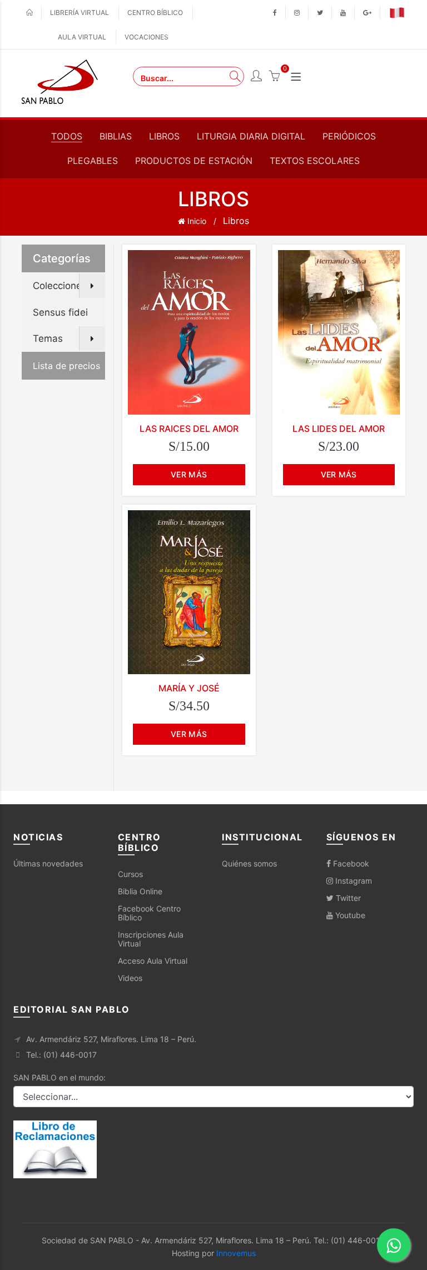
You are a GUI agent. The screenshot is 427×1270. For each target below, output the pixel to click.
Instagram (352, 880)
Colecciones (60, 285)
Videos (130, 978)
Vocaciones (146, 37)
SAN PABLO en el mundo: (59, 1077)
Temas (48, 338)
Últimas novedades (48, 863)
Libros (164, 136)
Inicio (195, 221)
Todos (66, 136)
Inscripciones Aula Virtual (150, 939)
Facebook (350, 863)
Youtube (349, 915)
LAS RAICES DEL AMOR (189, 428)
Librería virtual (79, 12)
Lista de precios (66, 365)
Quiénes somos (249, 863)
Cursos (130, 874)
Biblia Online (140, 891)
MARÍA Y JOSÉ (189, 688)
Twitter (347, 898)
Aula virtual (82, 37)
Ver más (189, 474)
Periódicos (349, 136)
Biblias (116, 136)
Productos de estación (193, 160)
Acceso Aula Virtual (152, 960)
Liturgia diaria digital (251, 136)
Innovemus (236, 1253)
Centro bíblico (155, 12)
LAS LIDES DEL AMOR (338, 428)
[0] (274, 77)
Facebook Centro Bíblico (149, 913)
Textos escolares (315, 160)
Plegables (92, 160)
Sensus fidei (60, 312)
